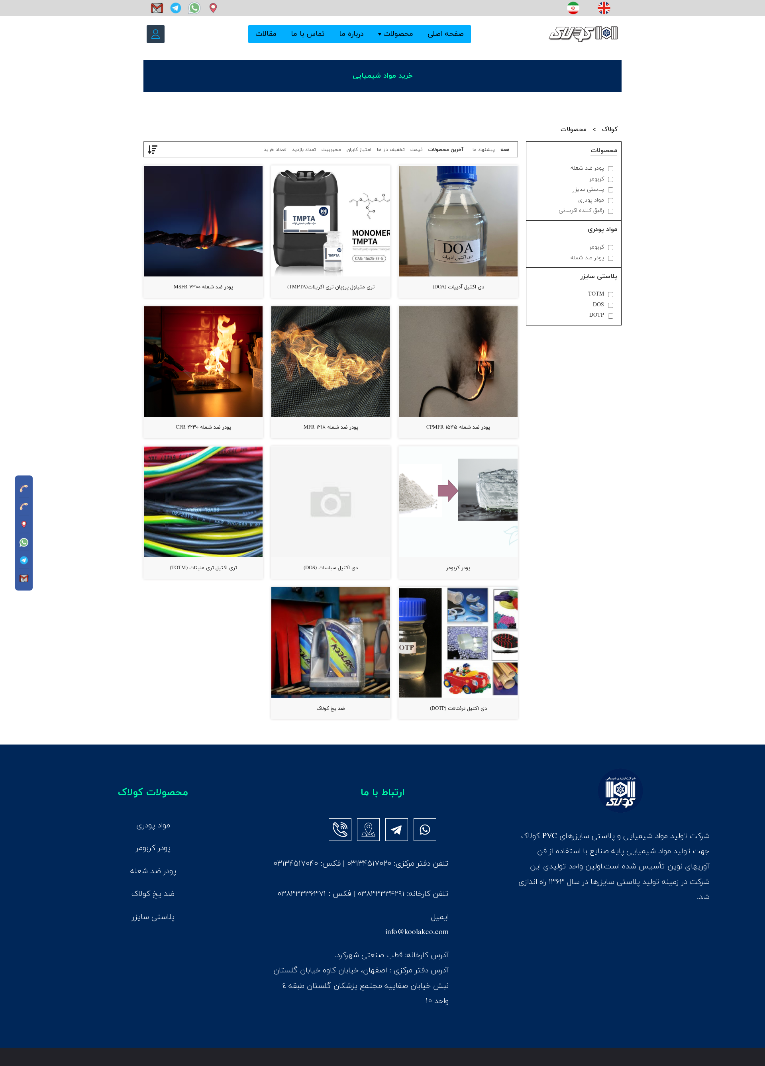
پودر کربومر (458, 568)
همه (504, 150)
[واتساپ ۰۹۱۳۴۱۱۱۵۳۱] (193, 8)
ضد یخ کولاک (330, 708)
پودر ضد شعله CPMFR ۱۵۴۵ (458, 427)
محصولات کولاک (153, 793)
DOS (598, 305)
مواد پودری (591, 200)
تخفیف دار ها (391, 150)
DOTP (596, 315)
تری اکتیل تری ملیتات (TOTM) (203, 568)
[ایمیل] (156, 8)
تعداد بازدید (304, 150)
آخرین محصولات (445, 150)
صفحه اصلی (446, 34)
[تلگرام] (174, 8)
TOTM (596, 294)
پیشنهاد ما (484, 150)
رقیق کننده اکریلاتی (581, 210)
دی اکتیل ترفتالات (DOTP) (458, 708)
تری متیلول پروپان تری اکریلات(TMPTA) (331, 287)
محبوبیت (331, 150)
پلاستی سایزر (588, 189)
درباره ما (351, 34)
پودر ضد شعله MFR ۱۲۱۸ (331, 427)
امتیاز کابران (359, 150)
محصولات (398, 34)
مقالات (266, 34)
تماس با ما (308, 34)
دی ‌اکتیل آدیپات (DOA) (458, 287)
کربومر (596, 179)
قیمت (416, 150)
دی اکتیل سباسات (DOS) (331, 568)
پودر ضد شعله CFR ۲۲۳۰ (203, 427)
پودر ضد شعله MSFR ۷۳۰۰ (203, 287)
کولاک (610, 129)
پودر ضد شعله (587, 168)
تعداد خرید (275, 150)
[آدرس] (211, 8)
